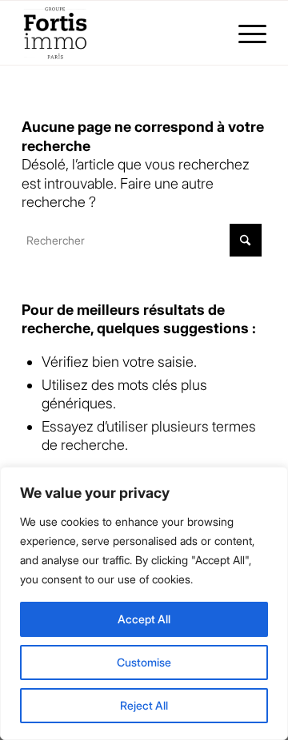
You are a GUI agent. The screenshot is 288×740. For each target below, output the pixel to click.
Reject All (144, 705)
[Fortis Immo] (120, 33)
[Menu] (244, 33)
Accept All (144, 619)
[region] (144, 603)
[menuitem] (244, 33)
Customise (144, 662)
